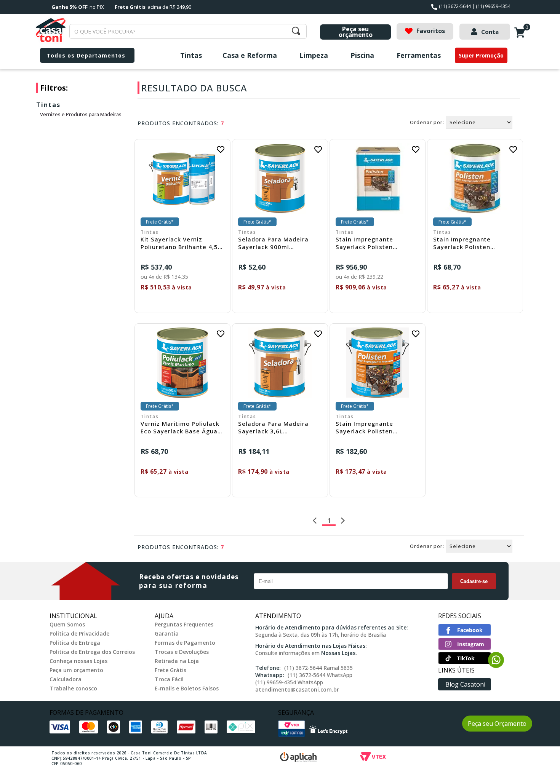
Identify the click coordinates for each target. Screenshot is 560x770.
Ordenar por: (427, 122)
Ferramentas (419, 55)
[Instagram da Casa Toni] (464, 648)
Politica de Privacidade (79, 633)
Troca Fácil (169, 679)
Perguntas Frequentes (184, 624)
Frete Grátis (170, 670)
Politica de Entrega (75, 642)
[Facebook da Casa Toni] (464, 633)
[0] (521, 36)
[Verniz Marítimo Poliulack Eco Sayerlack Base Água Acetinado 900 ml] (182, 362)
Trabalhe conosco (73, 688)
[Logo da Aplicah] (320, 758)
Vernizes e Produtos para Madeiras (81, 114)
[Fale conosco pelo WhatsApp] (496, 665)
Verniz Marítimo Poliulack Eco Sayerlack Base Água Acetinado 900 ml (180, 427)
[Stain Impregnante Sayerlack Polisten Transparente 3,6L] (377, 362)
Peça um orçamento (76, 670)
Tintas (191, 55)
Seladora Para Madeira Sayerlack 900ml (273, 243)
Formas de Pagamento (185, 642)
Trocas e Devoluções (182, 651)
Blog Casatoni (465, 684)
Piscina (362, 55)
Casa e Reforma (249, 55)
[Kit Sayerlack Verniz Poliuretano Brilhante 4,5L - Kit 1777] (182, 178)
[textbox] (188, 31)
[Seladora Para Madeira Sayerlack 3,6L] (280, 362)
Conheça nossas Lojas (78, 661)
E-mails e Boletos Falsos (187, 688)
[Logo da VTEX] (417, 758)
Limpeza (313, 55)
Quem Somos (67, 624)
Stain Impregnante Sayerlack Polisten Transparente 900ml (464, 243)
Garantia (167, 633)
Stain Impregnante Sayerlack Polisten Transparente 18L (364, 243)
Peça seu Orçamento (497, 723)
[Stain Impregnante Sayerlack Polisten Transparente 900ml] (475, 178)
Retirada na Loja (177, 661)
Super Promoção (481, 55)
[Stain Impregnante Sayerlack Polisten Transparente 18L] (377, 178)
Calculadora (66, 679)
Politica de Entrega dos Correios (92, 651)
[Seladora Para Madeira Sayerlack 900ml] (280, 178)
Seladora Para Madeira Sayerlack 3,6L (273, 427)
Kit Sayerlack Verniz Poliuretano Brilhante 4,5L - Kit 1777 (181, 243)
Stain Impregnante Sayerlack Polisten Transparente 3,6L (364, 427)
